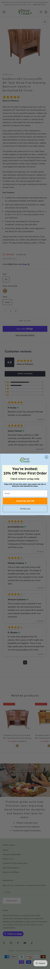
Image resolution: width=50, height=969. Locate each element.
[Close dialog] (46, 457)
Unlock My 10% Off (25, 501)
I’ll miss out (25, 509)
